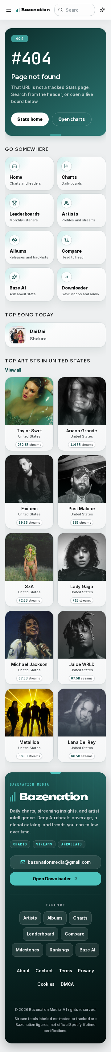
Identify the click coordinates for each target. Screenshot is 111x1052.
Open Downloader (52, 878)
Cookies (46, 984)
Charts (80, 917)
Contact (43, 970)
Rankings (59, 949)
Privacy (86, 970)
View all (13, 370)
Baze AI (87, 949)
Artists (30, 917)
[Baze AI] (102, 10)
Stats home (30, 119)
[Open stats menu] (8, 10)
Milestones (27, 949)
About (23, 970)
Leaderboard (40, 933)
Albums (55, 917)
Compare (74, 933)
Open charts (71, 119)
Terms (65, 970)
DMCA (67, 984)
